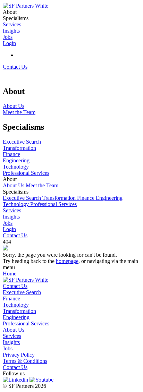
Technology (16, 204)
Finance (86, 198)
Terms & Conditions (25, 361)
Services (12, 210)
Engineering (109, 198)
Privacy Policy (19, 355)
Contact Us (15, 67)
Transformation (59, 198)
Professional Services (53, 204)
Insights (11, 217)
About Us (14, 185)
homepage (67, 261)
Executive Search (22, 198)
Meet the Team (42, 185)
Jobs (7, 223)
